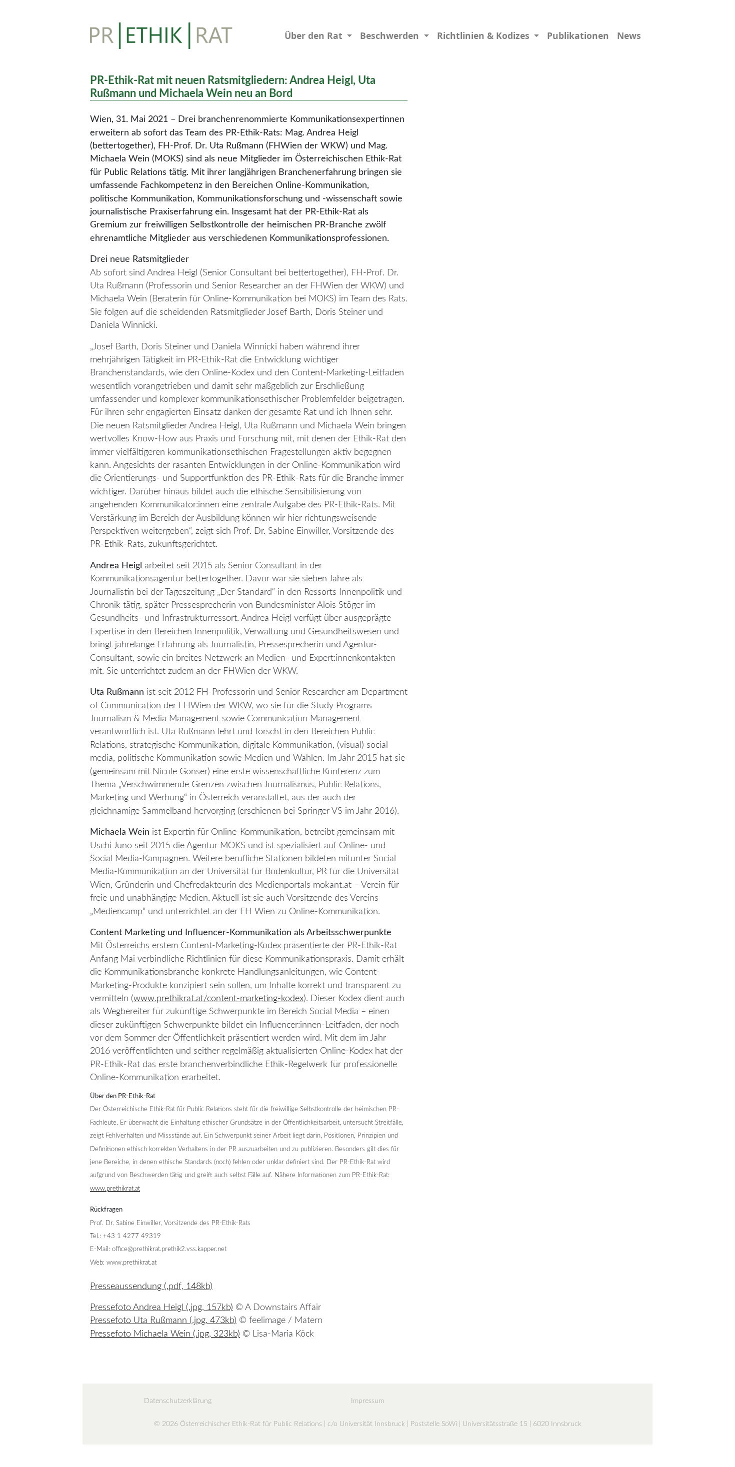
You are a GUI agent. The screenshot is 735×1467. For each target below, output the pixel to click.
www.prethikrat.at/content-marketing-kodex (219, 998)
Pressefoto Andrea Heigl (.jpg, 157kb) (161, 1307)
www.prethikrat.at (115, 1188)
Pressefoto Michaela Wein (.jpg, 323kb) (165, 1334)
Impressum (367, 1401)
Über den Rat (314, 35)
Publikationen (578, 35)
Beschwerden (391, 35)
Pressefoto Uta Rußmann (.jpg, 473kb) (163, 1320)
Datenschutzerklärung (178, 1401)
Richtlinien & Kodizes (484, 35)
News (629, 35)
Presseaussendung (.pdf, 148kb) (151, 1286)
